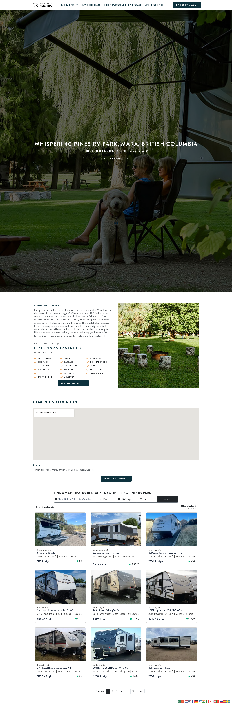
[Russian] (221, 701)
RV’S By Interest (69, 5)
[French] (193, 701)
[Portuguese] (218, 701)
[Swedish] (228, 701)
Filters (147, 499)
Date (106, 499)
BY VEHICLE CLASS (91, 5)
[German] (197, 701)
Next (140, 691)
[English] (190, 701)
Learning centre (154, 5)
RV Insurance (135, 5)
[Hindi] (204, 701)
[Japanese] (211, 701)
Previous (100, 691)
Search (168, 499)
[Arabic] (179, 701)
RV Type (127, 499)
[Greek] (200, 701)
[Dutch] (186, 701)
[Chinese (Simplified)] (183, 701)
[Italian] (207, 701)
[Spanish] (224, 701)
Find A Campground (115, 5)
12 (133, 691)
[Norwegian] (214, 701)
